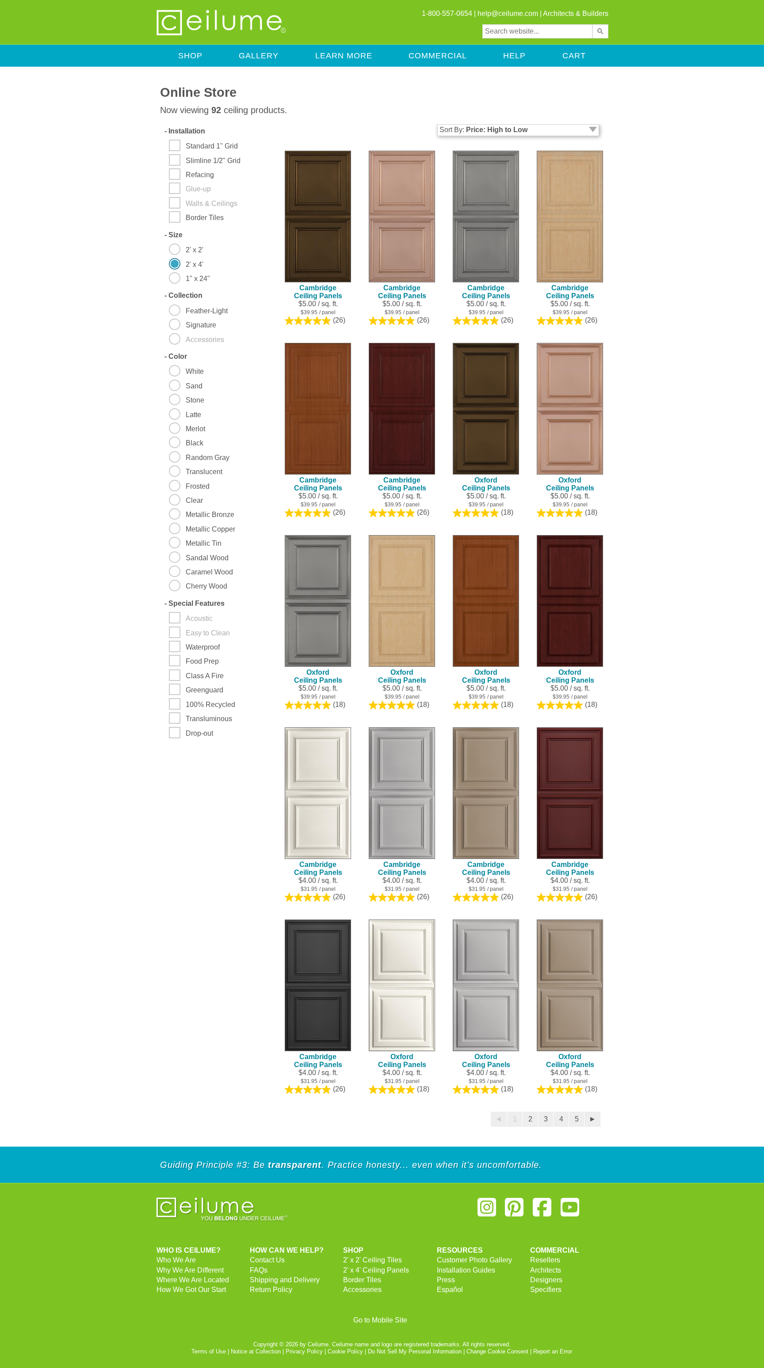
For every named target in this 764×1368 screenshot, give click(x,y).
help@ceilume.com (508, 13)
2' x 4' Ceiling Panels (376, 1270)
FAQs (258, 1270)
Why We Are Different (190, 1270)
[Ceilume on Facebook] (542, 1211)
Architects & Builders (575, 13)
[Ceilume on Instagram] (487, 1211)
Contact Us (267, 1260)
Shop (190, 55)
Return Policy (271, 1289)
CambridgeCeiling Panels (318, 292)
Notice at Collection (256, 1351)
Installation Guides (466, 1270)
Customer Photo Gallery (474, 1260)
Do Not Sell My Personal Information (415, 1351)
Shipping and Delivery (285, 1280)
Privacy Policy (304, 1351)
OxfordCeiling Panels (486, 484)
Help (514, 55)
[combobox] (537, 31)
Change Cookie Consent (497, 1351)
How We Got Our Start (191, 1289)
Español (450, 1289)
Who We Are (176, 1260)
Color (175, 356)
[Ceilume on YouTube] (570, 1211)
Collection (183, 295)
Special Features (194, 603)
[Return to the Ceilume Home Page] (222, 34)
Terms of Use (208, 1351)
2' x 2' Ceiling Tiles (372, 1260)
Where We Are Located (193, 1280)
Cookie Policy (345, 1351)
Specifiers (546, 1289)
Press (446, 1280)
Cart (574, 55)
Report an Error (552, 1351)
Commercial (438, 55)
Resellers (545, 1260)
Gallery (259, 55)
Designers (546, 1280)
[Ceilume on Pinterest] (515, 1211)
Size (173, 235)
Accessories (362, 1289)
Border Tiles (362, 1280)
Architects (545, 1270)
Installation (184, 131)
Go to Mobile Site (380, 1320)
